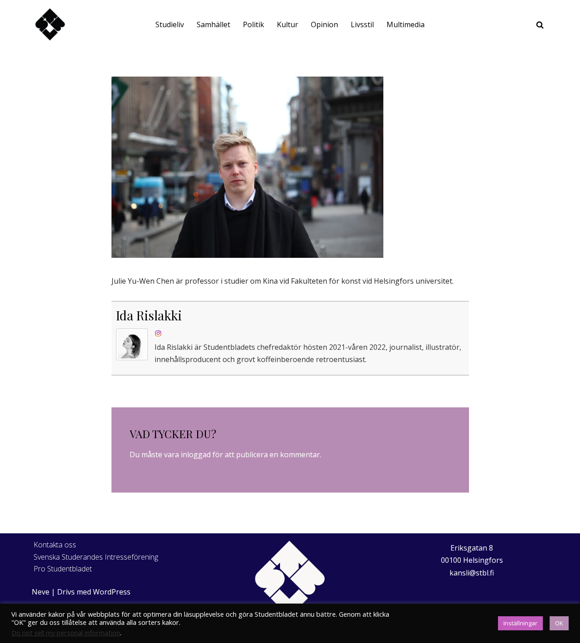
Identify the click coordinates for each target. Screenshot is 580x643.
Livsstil (362, 24)
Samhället (213, 24)
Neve (40, 592)
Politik (253, 24)
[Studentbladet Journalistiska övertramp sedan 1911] (50, 24)
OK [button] (559, 623)
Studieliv (169, 24)
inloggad (196, 454)
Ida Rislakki (149, 315)
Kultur (287, 24)
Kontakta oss (55, 545)
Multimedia (406, 24)
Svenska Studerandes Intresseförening (96, 557)
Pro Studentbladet (63, 569)
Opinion (324, 24)
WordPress (111, 592)
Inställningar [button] (520, 623)
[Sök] (540, 25)
